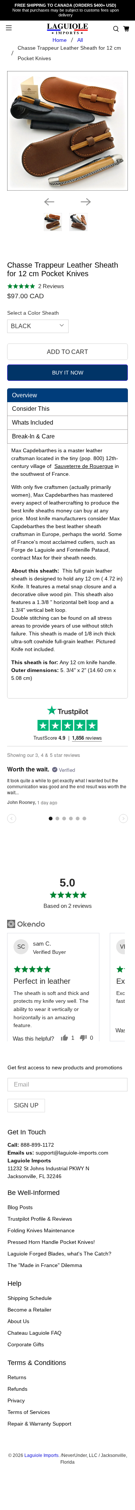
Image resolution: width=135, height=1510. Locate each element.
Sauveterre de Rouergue (83, 466)
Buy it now (67, 373)
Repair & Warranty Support (39, 1424)
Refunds (17, 1389)
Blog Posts (20, 1207)
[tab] (67, 395)
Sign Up (26, 1105)
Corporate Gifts (26, 1344)
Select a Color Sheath (33, 313)
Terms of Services (29, 1412)
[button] (116, 29)
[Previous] (49, 201)
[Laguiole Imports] (67, 29)
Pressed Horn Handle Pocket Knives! (51, 1242)
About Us (18, 1321)
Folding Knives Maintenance (41, 1230)
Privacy (16, 1400)
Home (59, 40)
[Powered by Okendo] (26, 923)
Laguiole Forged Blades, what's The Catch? (59, 1254)
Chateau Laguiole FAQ (35, 1333)
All (80, 40)
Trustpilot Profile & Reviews (40, 1219)
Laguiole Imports (41, 1455)
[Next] (86, 201)
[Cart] (126, 29)
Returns (17, 1377)
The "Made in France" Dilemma (45, 1265)
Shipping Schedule (30, 1298)
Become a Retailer (29, 1310)
